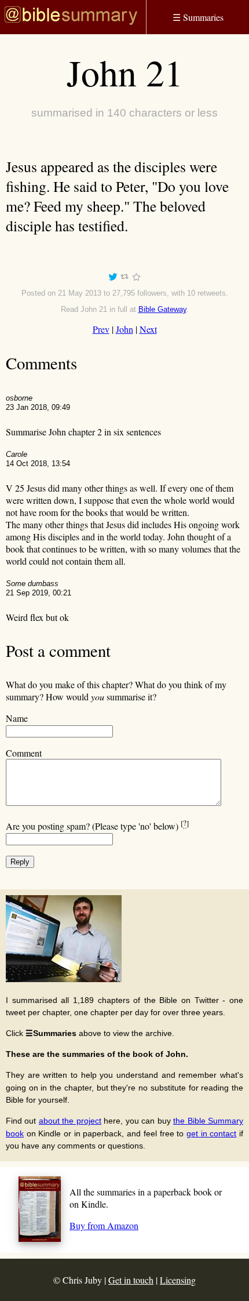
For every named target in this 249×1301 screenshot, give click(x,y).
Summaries (198, 17)
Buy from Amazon (103, 1225)
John (124, 329)
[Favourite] (136, 278)
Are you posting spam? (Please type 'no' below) (97, 826)
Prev (101, 329)
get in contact (211, 1133)
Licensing (178, 1280)
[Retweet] (124, 278)
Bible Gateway (162, 309)
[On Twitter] (113, 278)
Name (17, 718)
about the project (70, 1120)
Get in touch (130, 1280)
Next (148, 329)
